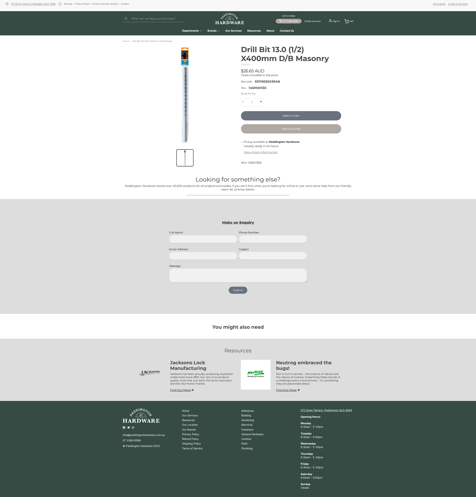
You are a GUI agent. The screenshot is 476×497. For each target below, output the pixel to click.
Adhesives (247, 410)
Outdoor (246, 438)
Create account (312, 21)
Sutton (245, 64)
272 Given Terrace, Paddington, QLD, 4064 (33, 3)
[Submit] (126, 18)
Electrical (246, 424)
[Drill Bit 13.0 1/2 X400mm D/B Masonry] (185, 95)
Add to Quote (291, 128)
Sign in (336, 21)
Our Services (190, 415)
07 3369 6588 (290, 21)
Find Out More (180, 390)
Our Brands (189, 429)
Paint (244, 443)
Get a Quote (439, 3)
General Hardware (252, 434)
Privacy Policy (190, 434)
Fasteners (247, 429)
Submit (238, 290)
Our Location (190, 424)
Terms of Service (192, 448)
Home (126, 41)
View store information (261, 152)
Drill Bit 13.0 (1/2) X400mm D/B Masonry (152, 41)
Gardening (247, 420)
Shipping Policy (191, 443)
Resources (188, 420)
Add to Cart (291, 115)
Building (246, 415)
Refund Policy (190, 438)
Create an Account (458, 3)
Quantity (248, 93)
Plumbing (247, 448)
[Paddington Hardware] (229, 18)
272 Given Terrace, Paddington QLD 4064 (326, 410)
